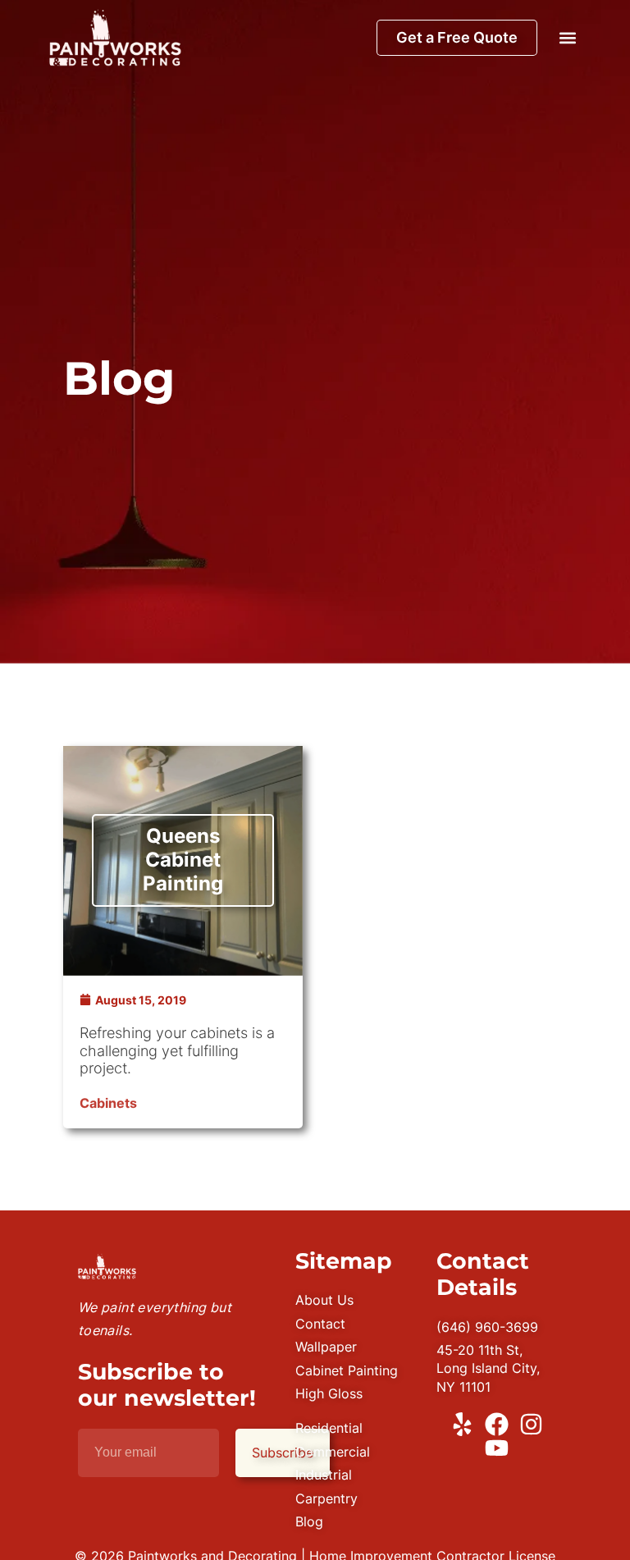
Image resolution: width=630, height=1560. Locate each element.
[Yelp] (462, 1424)
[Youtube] (497, 1448)
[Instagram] (531, 1424)
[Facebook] (497, 1424)
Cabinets (108, 1103)
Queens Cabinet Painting (183, 859)
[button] (567, 37)
